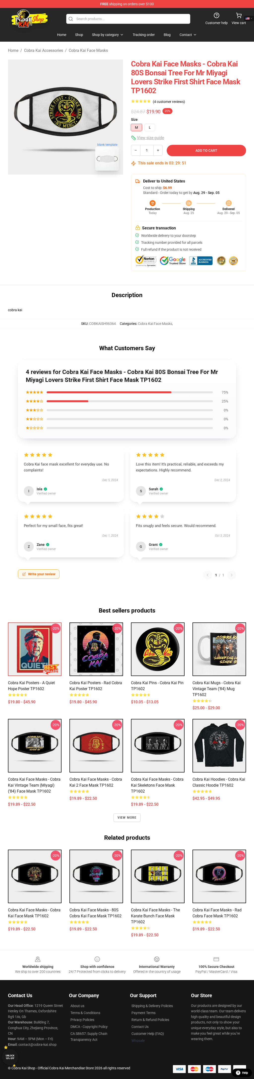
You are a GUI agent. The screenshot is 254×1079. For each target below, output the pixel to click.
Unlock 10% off (10, 1057)
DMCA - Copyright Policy (89, 1027)
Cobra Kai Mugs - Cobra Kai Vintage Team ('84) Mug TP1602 (216, 688)
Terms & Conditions (85, 1013)
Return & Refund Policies (150, 1020)
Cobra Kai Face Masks (88, 50)
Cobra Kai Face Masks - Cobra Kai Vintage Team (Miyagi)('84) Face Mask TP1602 (34, 785)
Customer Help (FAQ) (147, 1034)
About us (77, 1006)
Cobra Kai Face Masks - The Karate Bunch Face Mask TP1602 (155, 916)
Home (13, 50)
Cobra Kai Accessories (43, 50)
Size (134, 120)
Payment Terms (143, 1013)
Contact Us (140, 1027)
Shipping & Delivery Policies (152, 1006)
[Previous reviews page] (207, 575)
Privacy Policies (82, 1020)
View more (127, 817)
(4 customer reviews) (169, 102)
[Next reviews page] (231, 575)
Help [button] (245, 1073)
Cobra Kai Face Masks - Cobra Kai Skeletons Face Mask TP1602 (157, 785)
